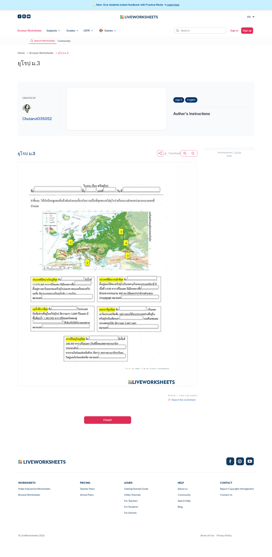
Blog (180, 506)
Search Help (184, 500)
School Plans (87, 494)
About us (183, 488)
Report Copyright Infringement (237, 488)
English (191, 100)
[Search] (178, 30)
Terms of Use (207, 535)
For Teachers (131, 500)
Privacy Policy (224, 535)
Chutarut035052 (37, 118)
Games (108, 30)
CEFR (86, 30)
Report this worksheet (184, 400)
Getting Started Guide (136, 488)
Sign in (234, 30)
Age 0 (178, 100)
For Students (131, 506)
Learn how (173, 4)
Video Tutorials (132, 494)
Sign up (247, 30)
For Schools (130, 512)
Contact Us (226, 494)
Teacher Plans (87, 488)
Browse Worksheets (30, 30)
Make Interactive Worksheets (34, 488)
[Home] (139, 16)
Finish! (107, 420)
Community (184, 494)
